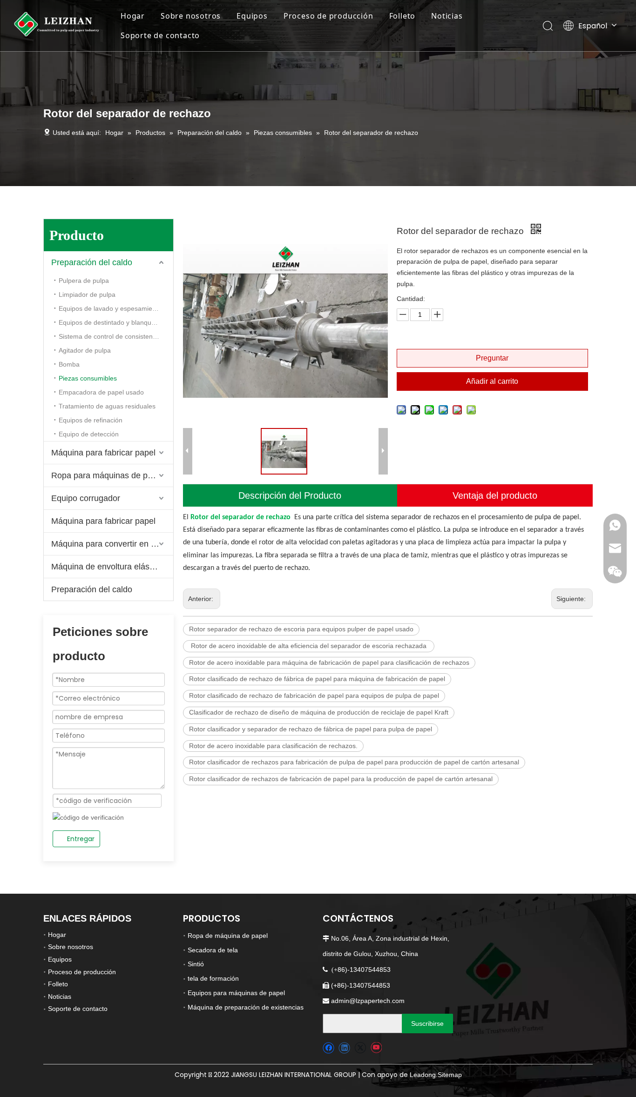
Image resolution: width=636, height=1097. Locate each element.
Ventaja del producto (495, 495)
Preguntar (492, 358)
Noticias (446, 16)
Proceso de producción (328, 16)
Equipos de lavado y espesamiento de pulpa (116, 308)
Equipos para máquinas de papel (236, 993)
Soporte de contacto (160, 35)
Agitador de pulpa (85, 350)
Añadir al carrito (492, 381)
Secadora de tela (213, 950)
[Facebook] (328, 1048)
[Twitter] (360, 1048)
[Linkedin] (344, 1048)
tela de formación (213, 978)
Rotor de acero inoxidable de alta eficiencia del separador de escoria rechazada (308, 645)
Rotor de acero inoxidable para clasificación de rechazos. (273, 745)
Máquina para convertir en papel (111, 543)
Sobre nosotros (191, 16)
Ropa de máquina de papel (228, 935)
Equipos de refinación (90, 420)
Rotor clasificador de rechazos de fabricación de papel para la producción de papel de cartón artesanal (341, 779)
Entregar (81, 838)
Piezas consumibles (88, 378)
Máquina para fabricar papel (103, 452)
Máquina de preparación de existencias (246, 1007)
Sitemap (450, 1074)
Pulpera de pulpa (84, 280)
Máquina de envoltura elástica (106, 566)
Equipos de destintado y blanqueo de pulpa (116, 322)
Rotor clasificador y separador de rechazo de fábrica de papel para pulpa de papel (310, 729)
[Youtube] (376, 1048)
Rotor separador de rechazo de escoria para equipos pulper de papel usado (301, 629)
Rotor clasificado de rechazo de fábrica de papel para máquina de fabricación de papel (317, 678)
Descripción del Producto (289, 495)
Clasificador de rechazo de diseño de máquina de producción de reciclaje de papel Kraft (318, 712)
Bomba (69, 364)
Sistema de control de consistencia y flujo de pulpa (116, 336)
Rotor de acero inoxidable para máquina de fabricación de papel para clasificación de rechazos (329, 662)
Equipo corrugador (85, 498)
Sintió (196, 964)
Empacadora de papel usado (101, 392)
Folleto (402, 16)
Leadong (423, 1074)
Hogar (133, 16)
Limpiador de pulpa (87, 294)
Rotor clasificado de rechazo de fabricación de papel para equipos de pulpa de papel (314, 695)
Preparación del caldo (91, 262)
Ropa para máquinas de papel (107, 475)
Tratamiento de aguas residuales (107, 406)
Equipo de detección (89, 434)
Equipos (252, 16)
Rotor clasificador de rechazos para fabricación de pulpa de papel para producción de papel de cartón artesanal (354, 762)
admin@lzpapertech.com (368, 1000)
